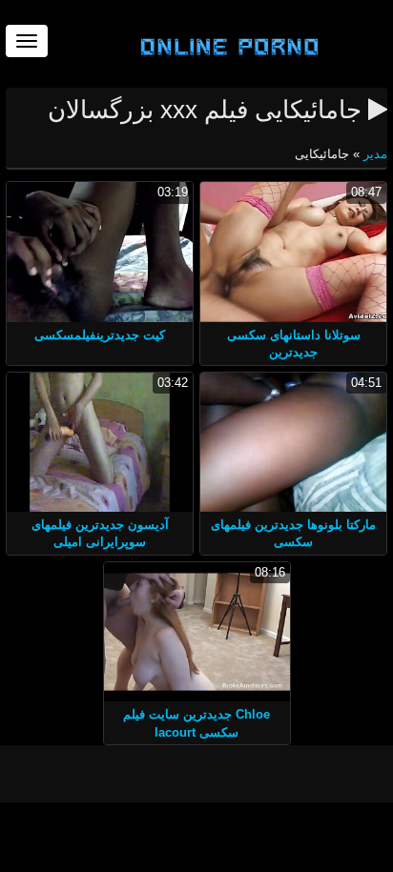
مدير (373, 154)
